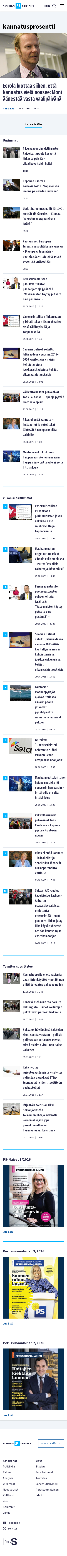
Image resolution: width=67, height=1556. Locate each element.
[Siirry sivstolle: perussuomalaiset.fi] (17, 1541)
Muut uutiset (10, 1490)
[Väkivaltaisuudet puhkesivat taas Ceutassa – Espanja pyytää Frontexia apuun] (11, 400)
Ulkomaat (9, 1484)
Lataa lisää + (33, 124)
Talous (7, 1472)
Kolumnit (9, 1507)
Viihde (6, 1513)
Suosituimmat (44, 1472)
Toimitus (41, 1478)
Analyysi (8, 1478)
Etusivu (40, 1467)
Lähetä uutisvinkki (47, 1484)
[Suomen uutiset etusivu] (18, 5)
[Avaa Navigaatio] (62, 6)
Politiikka (8, 109)
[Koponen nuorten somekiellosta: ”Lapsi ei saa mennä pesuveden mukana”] (11, 189)
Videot (7, 1501)
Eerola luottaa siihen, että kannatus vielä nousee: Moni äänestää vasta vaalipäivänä (32, 92)
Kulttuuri (8, 1495)
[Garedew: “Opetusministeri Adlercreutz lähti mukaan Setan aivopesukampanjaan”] (20, 753)
